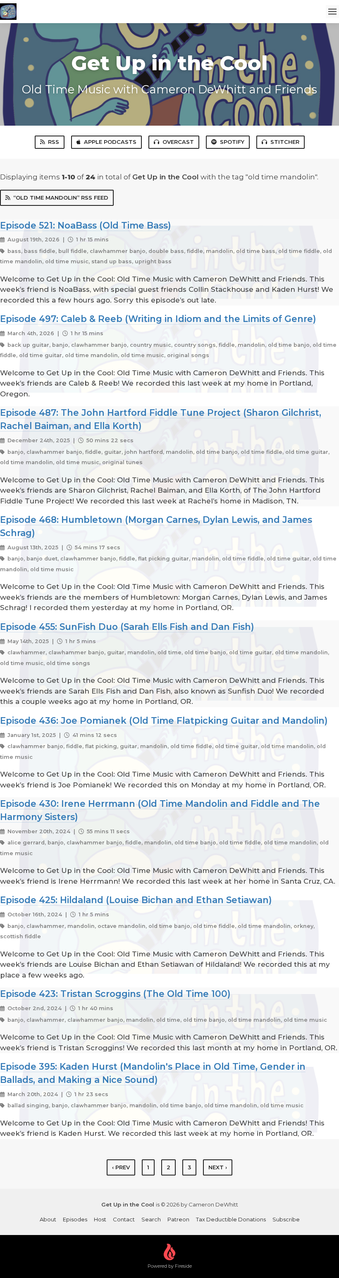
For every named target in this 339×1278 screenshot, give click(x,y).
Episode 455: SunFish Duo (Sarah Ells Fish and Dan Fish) (127, 626)
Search (151, 1219)
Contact (124, 1219)
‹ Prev (121, 1167)
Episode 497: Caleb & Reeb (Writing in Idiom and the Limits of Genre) (158, 318)
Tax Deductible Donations (231, 1219)
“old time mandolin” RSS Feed (60, 197)
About (48, 1219)
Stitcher (284, 141)
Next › (217, 1167)
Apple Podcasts (110, 141)
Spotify (232, 141)
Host (100, 1219)
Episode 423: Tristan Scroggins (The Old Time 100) (115, 993)
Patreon (178, 1219)
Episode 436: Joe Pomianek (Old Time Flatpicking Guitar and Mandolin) (163, 720)
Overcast (178, 141)
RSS (53, 141)
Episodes (75, 1219)
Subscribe (286, 1219)
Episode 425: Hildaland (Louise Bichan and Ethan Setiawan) (136, 899)
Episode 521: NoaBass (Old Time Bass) (85, 225)
